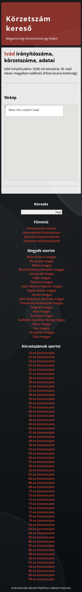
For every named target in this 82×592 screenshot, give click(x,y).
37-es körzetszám (42, 407)
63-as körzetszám (41, 474)
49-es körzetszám (42, 441)
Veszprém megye (41, 332)
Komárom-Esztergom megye (41, 303)
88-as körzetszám (41, 550)
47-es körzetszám (42, 432)
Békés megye (41, 265)
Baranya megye (41, 261)
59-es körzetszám (42, 466)
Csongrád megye (41, 274)
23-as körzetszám (41, 357)
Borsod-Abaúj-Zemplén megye (41, 269)
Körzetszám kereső (28, 23)
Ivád (9, 53)
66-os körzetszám (41, 478)
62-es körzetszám (42, 470)
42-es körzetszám (42, 416)
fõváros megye (42, 282)
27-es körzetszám (42, 374)
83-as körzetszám (41, 529)
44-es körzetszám (42, 420)
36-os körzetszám (41, 403)
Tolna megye (41, 324)
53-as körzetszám (41, 449)
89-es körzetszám (42, 554)
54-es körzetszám (42, 453)
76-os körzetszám (41, 508)
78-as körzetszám (41, 516)
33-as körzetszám (41, 390)
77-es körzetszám (42, 512)
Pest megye (41, 311)
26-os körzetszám (41, 369)
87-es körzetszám (42, 546)
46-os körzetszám (41, 428)
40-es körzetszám (42, 411)
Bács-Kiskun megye (41, 257)
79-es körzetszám (42, 520)
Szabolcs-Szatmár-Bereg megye (41, 320)
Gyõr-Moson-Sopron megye (41, 286)
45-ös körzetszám (41, 424)
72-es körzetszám (42, 491)
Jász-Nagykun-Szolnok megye (41, 299)
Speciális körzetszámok (41, 237)
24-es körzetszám (42, 361)
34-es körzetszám (42, 395)
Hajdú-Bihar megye (41, 290)
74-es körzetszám (42, 499)
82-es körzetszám (42, 525)
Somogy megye (41, 316)
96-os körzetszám (41, 575)
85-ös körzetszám (41, 537)
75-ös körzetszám (41, 504)
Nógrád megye (42, 307)
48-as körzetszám (41, 437)
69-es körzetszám (42, 487)
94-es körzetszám (42, 567)
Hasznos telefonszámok (41, 241)
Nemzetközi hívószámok (41, 232)
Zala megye (41, 337)
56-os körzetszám (41, 458)
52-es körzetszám (42, 445)
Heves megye (41, 295)
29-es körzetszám (42, 382)
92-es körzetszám (42, 558)
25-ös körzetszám (41, 365)
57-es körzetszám (42, 462)
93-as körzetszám (41, 562)
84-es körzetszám (42, 533)
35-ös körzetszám (41, 399)
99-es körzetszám (42, 579)
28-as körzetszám (41, 378)
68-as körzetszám (41, 483)
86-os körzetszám (41, 541)
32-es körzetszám (42, 386)
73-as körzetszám (41, 495)
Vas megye (42, 328)
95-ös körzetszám (41, 571)
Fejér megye (42, 278)
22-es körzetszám (42, 353)
